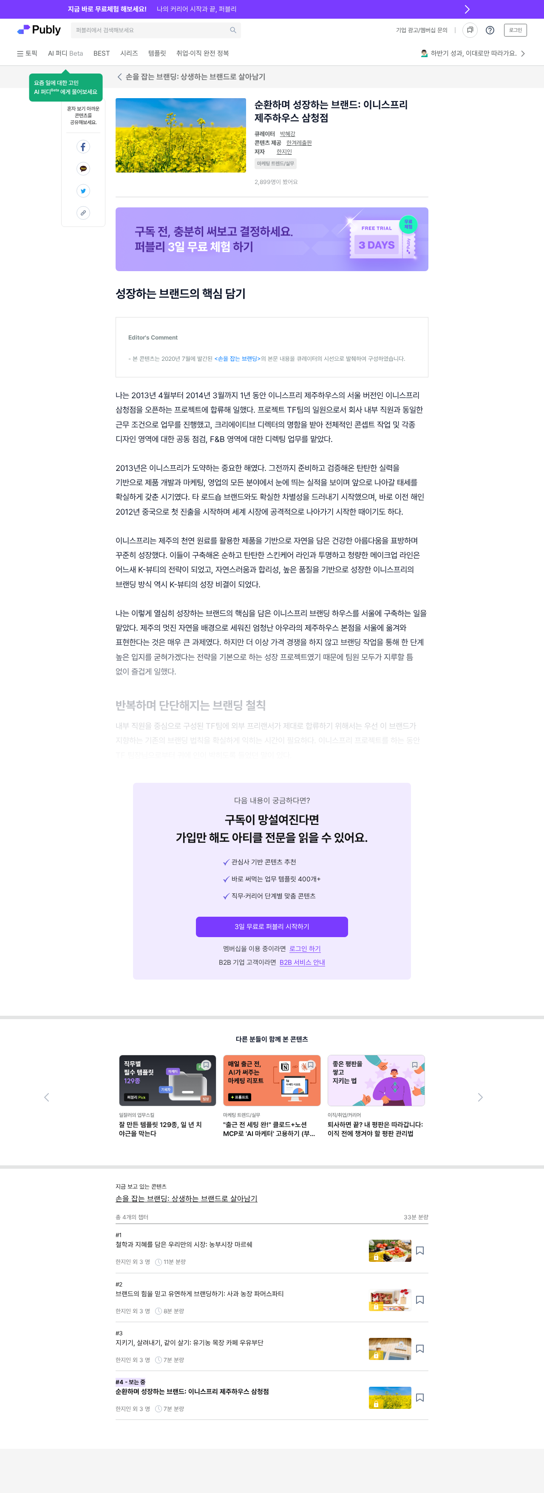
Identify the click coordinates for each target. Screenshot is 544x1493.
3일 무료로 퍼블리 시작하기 (272, 927)
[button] (65, 88)
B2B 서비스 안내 (302, 962)
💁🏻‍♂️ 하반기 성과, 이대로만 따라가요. (469, 53)
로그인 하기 (305, 949)
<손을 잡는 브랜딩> (237, 358)
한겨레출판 (299, 142)
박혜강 (287, 133)
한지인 (284, 151)
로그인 (515, 30)
